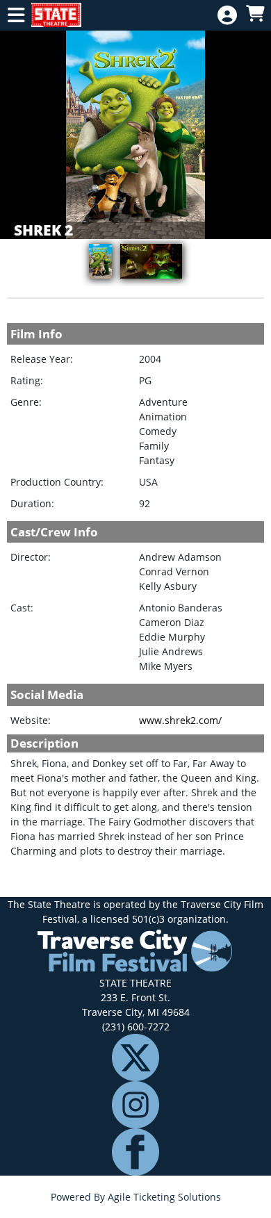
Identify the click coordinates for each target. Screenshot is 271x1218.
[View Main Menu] (16, 15)
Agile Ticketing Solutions (164, 1196)
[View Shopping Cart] (255, 14)
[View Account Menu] (227, 15)
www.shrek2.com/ (180, 720)
